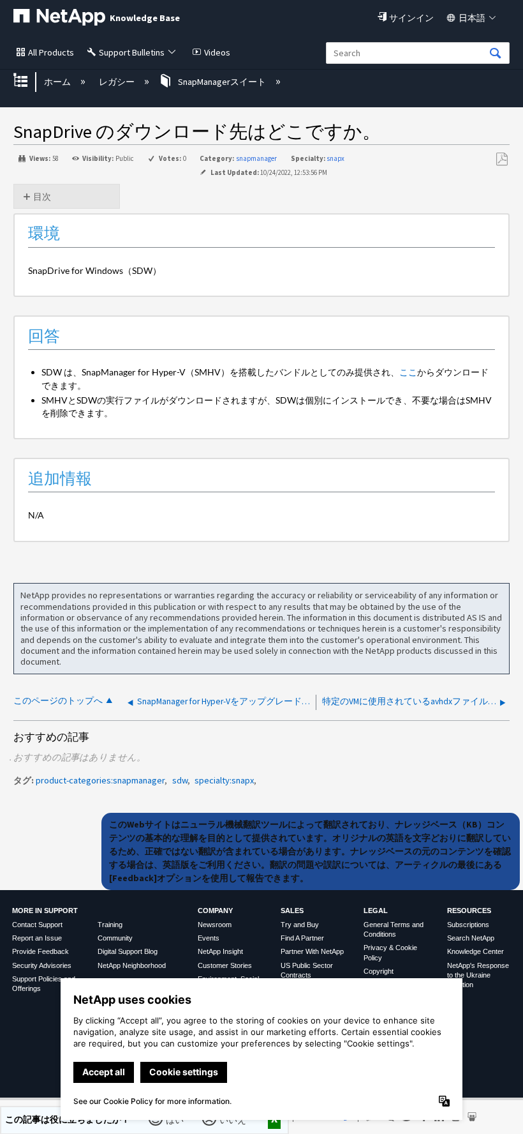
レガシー (117, 81)
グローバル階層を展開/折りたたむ (28, 81)
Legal (376, 910)
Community (115, 938)
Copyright (379, 971)
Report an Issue (37, 938)
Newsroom (215, 924)
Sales (292, 910)
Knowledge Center (475, 951)
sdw (180, 780)
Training (110, 924)
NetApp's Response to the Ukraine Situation (478, 975)
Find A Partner (302, 938)
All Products (51, 52)
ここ (408, 372)
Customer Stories (225, 965)
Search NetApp (470, 938)
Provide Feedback (40, 951)
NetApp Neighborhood (132, 965)
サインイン (411, 18)
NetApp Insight (220, 951)
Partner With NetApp (312, 951)
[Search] (496, 54)
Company (215, 910)
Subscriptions (468, 924)
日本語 (472, 18)
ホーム (58, 81)
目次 (42, 196)
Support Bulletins (132, 52)
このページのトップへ (58, 700)
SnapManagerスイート (222, 81)
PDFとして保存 (502, 159)
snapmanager (256, 158)
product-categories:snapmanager (100, 780)
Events (208, 938)
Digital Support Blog (128, 951)
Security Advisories (41, 965)
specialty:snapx (224, 780)
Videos (217, 52)
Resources (469, 910)
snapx (335, 158)
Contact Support (37, 924)
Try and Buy (300, 924)
